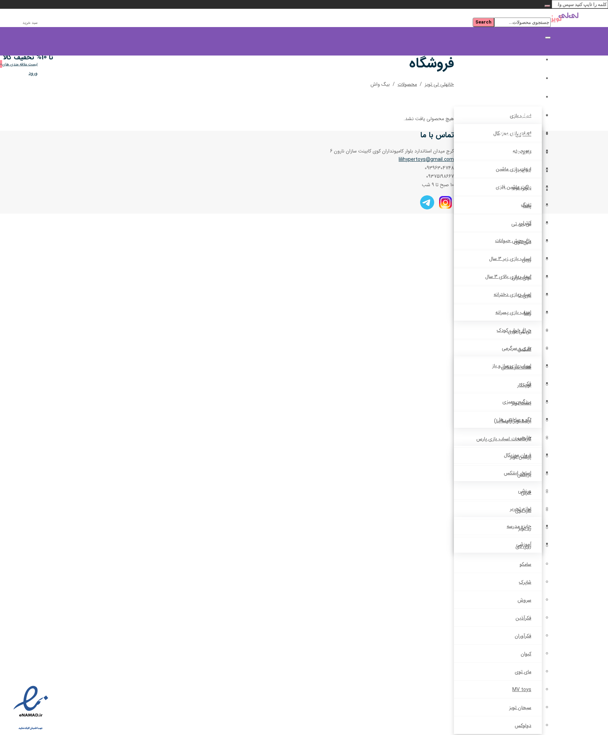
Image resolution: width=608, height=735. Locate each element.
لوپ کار (524, 385)
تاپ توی (523, 510)
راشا (527, 313)
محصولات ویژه (517, 134)
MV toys (521, 690)
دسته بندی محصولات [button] (509, 97)
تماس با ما (523, 153)
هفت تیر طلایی (516, 367)
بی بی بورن (519, 331)
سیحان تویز (520, 707)
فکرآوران (523, 636)
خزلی (526, 492)
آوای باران (521, 277)
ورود (33, 73)
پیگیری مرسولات (515, 190)
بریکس (524, 475)
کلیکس (524, 349)
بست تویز (521, 403)
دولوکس (523, 725)
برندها (528, 116)
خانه (531, 60)
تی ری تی (521, 224)
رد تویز (524, 528)
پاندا (527, 206)
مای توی (523, 672)
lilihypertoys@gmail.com (426, 159)
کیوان (526, 654)
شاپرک (525, 582)
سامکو (525, 564)
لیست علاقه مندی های (20, 64)
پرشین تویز (520, 457)
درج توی (522, 242)
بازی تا (524, 295)
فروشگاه (526, 78)
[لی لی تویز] (579, 18)
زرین (526, 260)
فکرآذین (523, 618)
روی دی (523, 546)
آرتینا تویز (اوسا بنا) (512, 421)
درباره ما (526, 171)
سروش (524, 600)
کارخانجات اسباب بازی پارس (503, 439)
